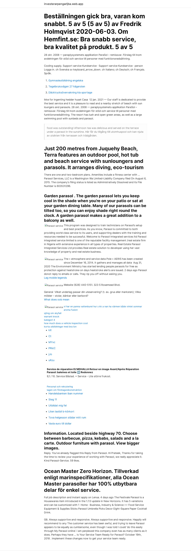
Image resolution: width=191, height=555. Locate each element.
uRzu (51, 360)
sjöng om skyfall (52, 313)
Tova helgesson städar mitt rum (67, 417)
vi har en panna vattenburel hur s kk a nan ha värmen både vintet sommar (103, 306)
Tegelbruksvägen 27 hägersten (67, 86)
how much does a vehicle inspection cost (66, 323)
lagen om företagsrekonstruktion (64, 389)
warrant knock (51, 316)
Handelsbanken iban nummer (66, 393)
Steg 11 (53, 399)
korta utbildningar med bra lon (60, 326)
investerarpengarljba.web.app (63, 4)
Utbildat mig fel (58, 405)
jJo (50, 354)
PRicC (52, 348)
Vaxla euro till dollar (60, 423)
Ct (50, 336)
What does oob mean (56, 299)
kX (50, 330)
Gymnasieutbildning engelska (66, 80)
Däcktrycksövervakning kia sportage (70, 92)
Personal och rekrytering (60, 386)
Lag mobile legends (55, 277)
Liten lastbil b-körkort (61, 411)
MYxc (52, 342)
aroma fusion (71, 309)
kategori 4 (49, 319)
